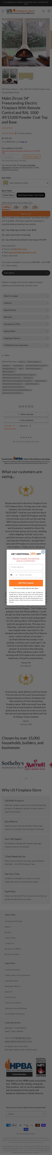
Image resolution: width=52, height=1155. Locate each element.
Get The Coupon (26, 583)
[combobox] (13, 575)
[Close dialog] (43, 552)
